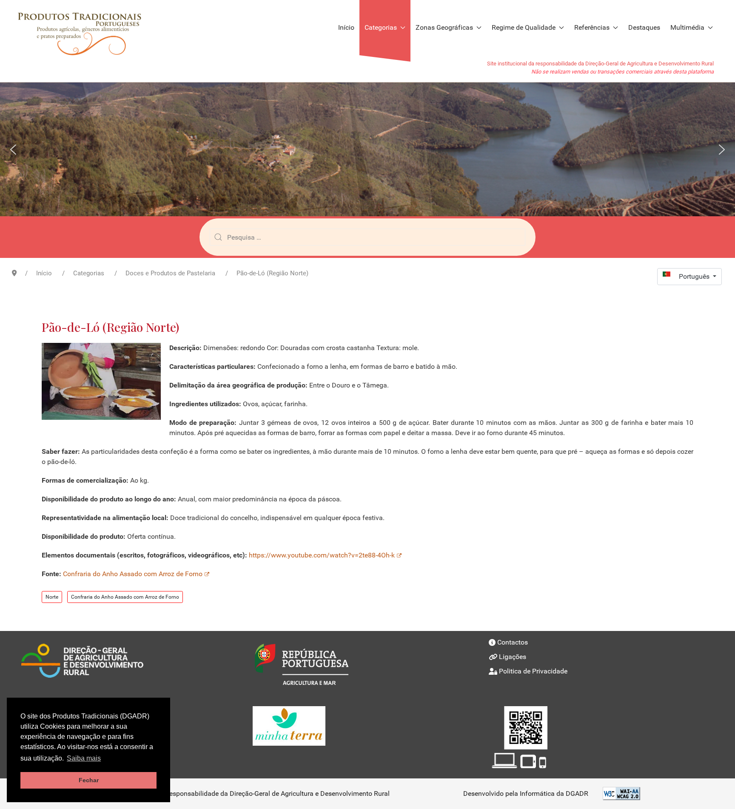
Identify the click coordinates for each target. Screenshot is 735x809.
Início (346, 27)
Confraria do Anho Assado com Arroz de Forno (132, 574)
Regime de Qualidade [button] (524, 27)
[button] (13, 149)
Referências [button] (592, 27)
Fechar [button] (89, 780)
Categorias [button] (381, 27)
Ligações (512, 657)
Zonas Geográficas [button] (444, 27)
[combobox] (367, 237)
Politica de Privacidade (533, 671)
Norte (52, 597)
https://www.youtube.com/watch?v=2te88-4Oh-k (322, 555)
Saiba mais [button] (84, 758)
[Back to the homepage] (83, 27)
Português (695, 276)
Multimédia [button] (687, 27)
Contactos (512, 642)
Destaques (644, 27)
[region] (367, 149)
